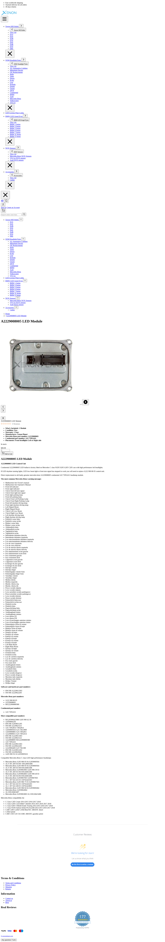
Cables (12, 310)
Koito (12, 254)
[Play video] (85, 402)
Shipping (8, 887)
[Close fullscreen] (3, 418)
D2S (11, 224)
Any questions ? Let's (9, 940)
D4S (11, 230)
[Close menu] (9, 54)
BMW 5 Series (15, 287)
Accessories (9, 172)
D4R (11, 232)
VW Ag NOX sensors (18, 303)
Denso (12, 252)
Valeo (12, 250)
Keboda (12, 258)
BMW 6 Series (15, 289)
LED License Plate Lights (14, 113)
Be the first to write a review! (82, 864)
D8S (11, 236)
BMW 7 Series (15, 291)
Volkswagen (14, 274)
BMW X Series (15, 293)
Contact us (9, 898)
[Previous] (3, 407)
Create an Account (13, 207)
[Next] (3, 411)
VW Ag (12, 276)
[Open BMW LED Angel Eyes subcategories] (25, 116)
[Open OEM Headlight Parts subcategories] (23, 60)
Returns (8, 889)
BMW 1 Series (15, 283)
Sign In (3, 207)
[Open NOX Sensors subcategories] (18, 147)
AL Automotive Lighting (19, 241)
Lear (11, 256)
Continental (14, 266)
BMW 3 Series (15, 285)
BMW (12, 268)
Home (7, 314)
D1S (11, 222)
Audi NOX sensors (17, 305)
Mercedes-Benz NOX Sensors (20, 301)
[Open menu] (4, 19)
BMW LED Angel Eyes (14, 116)
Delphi (12, 260)
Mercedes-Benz (15, 272)
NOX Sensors (10, 148)
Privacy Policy (10, 885)
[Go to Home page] (16, 15)
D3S (11, 228)
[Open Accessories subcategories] (16, 171)
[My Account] (3, 205)
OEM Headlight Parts (13, 60)
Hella (12, 247)
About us (8, 900)
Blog (7, 902)
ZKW (12, 264)
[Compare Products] (2, 202)
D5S (11, 234)
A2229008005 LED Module (16, 316)
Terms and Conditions (13, 883)
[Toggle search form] (6, 201)
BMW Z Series (15, 295)
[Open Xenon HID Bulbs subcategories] (21, 26)
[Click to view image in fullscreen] (81, 404)
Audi (11, 270)
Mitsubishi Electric (16, 243)
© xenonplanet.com (7, 936)
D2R (11, 226)
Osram (12, 262)
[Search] (24, 214)
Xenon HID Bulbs (12, 26)
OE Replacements (16, 245)
